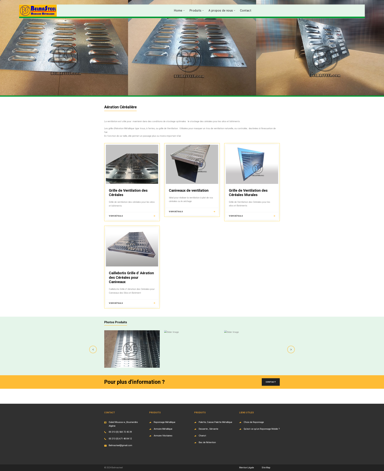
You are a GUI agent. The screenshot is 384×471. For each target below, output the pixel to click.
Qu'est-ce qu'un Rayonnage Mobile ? (262, 429)
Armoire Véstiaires (163, 435)
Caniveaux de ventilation (188, 190)
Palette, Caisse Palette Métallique (215, 422)
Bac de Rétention (207, 442)
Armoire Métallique (163, 429)
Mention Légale (246, 467)
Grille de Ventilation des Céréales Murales (248, 192)
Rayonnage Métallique (164, 422)
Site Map (266, 467)
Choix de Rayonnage (254, 422)
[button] (93, 349)
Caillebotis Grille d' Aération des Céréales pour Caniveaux (131, 277)
